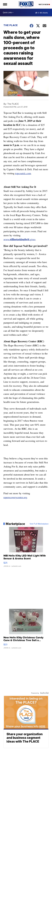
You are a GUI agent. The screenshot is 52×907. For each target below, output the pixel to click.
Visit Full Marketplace (39, 524)
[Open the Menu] (5, 4)
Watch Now (44, 4)
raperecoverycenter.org (15, 497)
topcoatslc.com (23, 173)
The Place (10, 25)
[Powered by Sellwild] (44, 693)
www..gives (19, 239)
